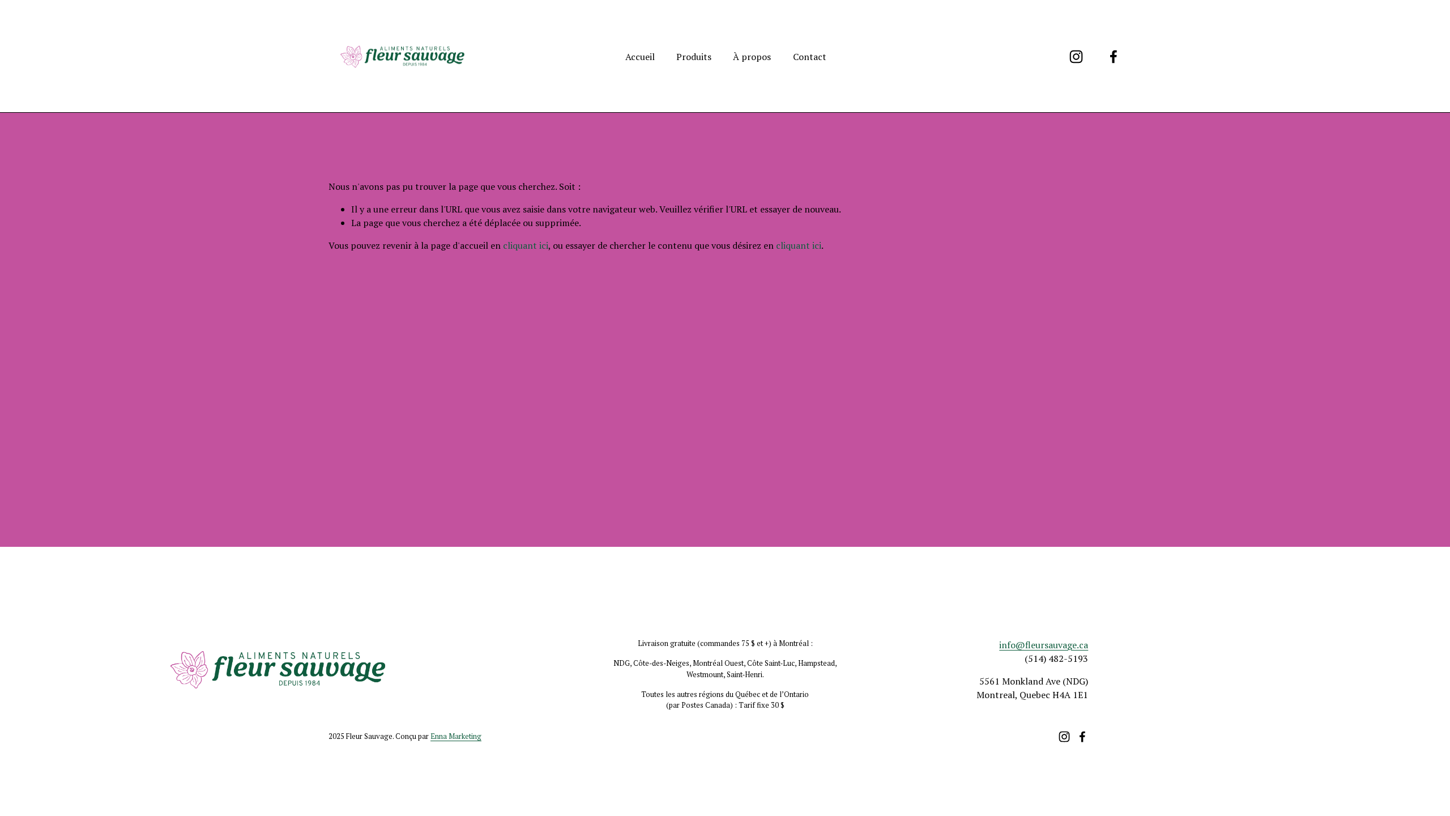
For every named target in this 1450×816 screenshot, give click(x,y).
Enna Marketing (455, 736)
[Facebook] (1113, 57)
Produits (693, 56)
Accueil (640, 56)
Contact (809, 56)
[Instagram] (1076, 57)
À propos (752, 56)
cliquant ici (525, 245)
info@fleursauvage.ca (1043, 645)
